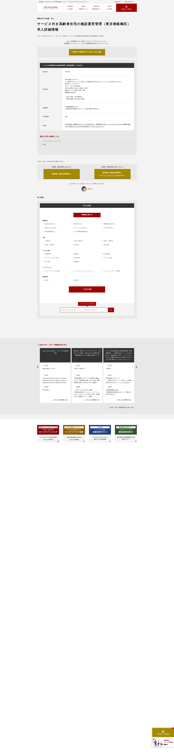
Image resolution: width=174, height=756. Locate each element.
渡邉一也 (90, 189)
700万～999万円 (78, 241)
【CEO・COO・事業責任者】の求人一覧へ (121, 407)
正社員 (46, 280)
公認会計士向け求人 (50, 224)
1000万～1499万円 (108, 241)
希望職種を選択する (87, 214)
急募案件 (76, 261)
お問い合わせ (130, 1)
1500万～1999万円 (49, 244)
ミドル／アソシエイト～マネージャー (84, 271)
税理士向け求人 (78, 224)
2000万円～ (77, 244)
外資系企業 (48, 254)
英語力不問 (77, 257)
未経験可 (76, 254)
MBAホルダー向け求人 (51, 227)
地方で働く (48, 261)
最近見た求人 (118, 1)
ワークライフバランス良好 (52, 257)
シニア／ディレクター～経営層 (111, 271)
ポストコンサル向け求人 (80, 227)
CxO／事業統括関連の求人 (81, 231)
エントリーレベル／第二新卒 (52, 271)
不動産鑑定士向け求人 (109, 224)
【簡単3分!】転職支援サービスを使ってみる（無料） (87, 52)
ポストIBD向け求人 (108, 227)
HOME (38, 36)
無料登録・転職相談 (126, 9)
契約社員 (76, 280)
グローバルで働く (108, 257)
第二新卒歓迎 (106, 254)
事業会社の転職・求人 (48, 36)
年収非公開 (106, 244)
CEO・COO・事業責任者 (61, 36)
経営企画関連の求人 (50, 231)
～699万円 (47, 241)
